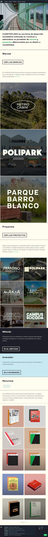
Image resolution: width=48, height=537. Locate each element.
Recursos (23, 1)
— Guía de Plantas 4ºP (6, 386)
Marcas (10, 1)
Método (6, 331)
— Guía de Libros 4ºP (6, 385)
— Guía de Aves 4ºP (6, 387)
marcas (32, 39)
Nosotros (6, 1)
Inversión (19, 1)
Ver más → (18, 76)
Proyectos (14, 1)
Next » (26, 522)
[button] (46, 1)
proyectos (7, 42)
